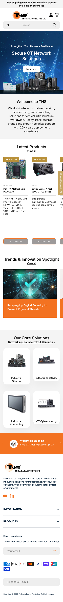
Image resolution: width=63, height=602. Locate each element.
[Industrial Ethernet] (16, 360)
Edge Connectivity (46, 377)
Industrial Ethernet (16, 379)
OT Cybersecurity (46, 421)
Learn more (31, 69)
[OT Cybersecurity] (46, 403)
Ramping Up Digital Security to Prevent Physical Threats (27, 307)
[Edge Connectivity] (46, 360)
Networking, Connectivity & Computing (31, 342)
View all (31, 150)
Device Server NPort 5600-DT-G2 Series (42, 190)
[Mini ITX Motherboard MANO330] (15, 169)
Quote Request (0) (60, 183)
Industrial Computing (16, 423)
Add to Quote (15, 241)
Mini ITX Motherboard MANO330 (14, 190)
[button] (57, 15)
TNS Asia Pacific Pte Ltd (28, 594)
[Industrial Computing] (16, 403)
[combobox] (31, 25)
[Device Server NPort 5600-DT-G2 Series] (44, 169)
